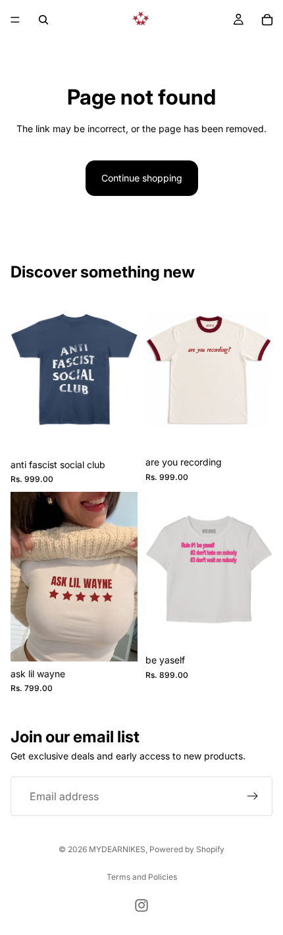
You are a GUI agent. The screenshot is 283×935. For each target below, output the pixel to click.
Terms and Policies (142, 877)
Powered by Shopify (186, 849)
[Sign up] (253, 796)
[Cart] (267, 19)
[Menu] (15, 20)
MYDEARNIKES (117, 849)
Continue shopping (141, 177)
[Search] (43, 19)
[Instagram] (141, 905)
